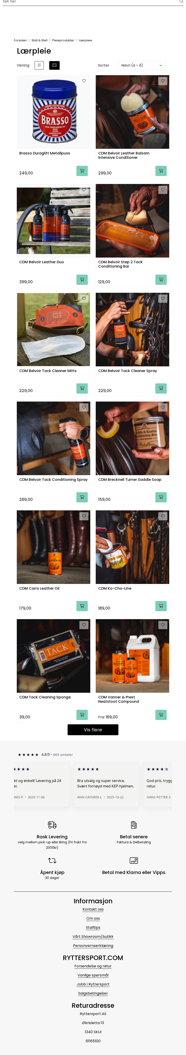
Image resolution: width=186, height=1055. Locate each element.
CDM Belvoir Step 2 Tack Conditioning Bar (120, 264)
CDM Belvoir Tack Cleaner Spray (127, 371)
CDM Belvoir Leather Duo (41, 262)
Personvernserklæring (93, 945)
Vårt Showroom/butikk (93, 936)
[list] (39, 65)
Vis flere (93, 730)
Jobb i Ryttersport (93, 984)
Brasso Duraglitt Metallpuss (44, 153)
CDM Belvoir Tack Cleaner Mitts (48, 371)
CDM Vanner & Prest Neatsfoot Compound (118, 699)
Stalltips (93, 927)
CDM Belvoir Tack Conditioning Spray (53, 479)
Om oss (93, 918)
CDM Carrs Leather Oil (39, 588)
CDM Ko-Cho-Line (114, 588)
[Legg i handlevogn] (82, 171)
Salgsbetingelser (93, 993)
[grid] (54, 65)
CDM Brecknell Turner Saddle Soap (130, 479)
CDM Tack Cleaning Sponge (45, 697)
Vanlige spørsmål (93, 975)
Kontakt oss (93, 909)
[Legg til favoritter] (83, 81)
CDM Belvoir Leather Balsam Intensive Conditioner (123, 155)
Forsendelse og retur (93, 966)
